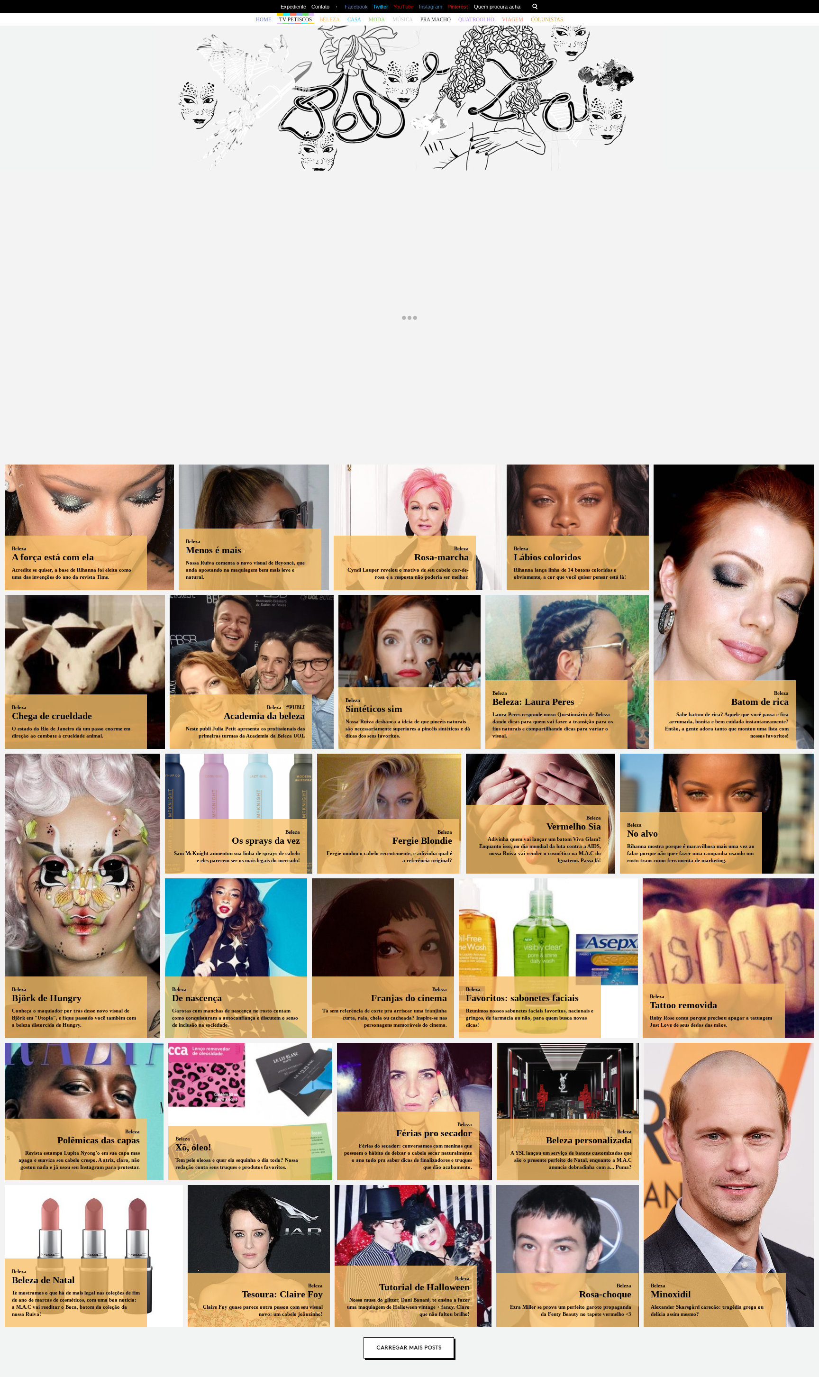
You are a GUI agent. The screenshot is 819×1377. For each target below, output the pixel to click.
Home (264, 19)
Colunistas (547, 19)
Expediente (293, 6)
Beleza (329, 19)
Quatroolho (476, 19)
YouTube (403, 6)
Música (402, 19)
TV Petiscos (295, 19)
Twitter (380, 6)
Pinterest (457, 6)
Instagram (430, 6)
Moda (377, 19)
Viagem (512, 19)
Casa (354, 19)
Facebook (356, 6)
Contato (320, 6)
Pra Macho (435, 19)
